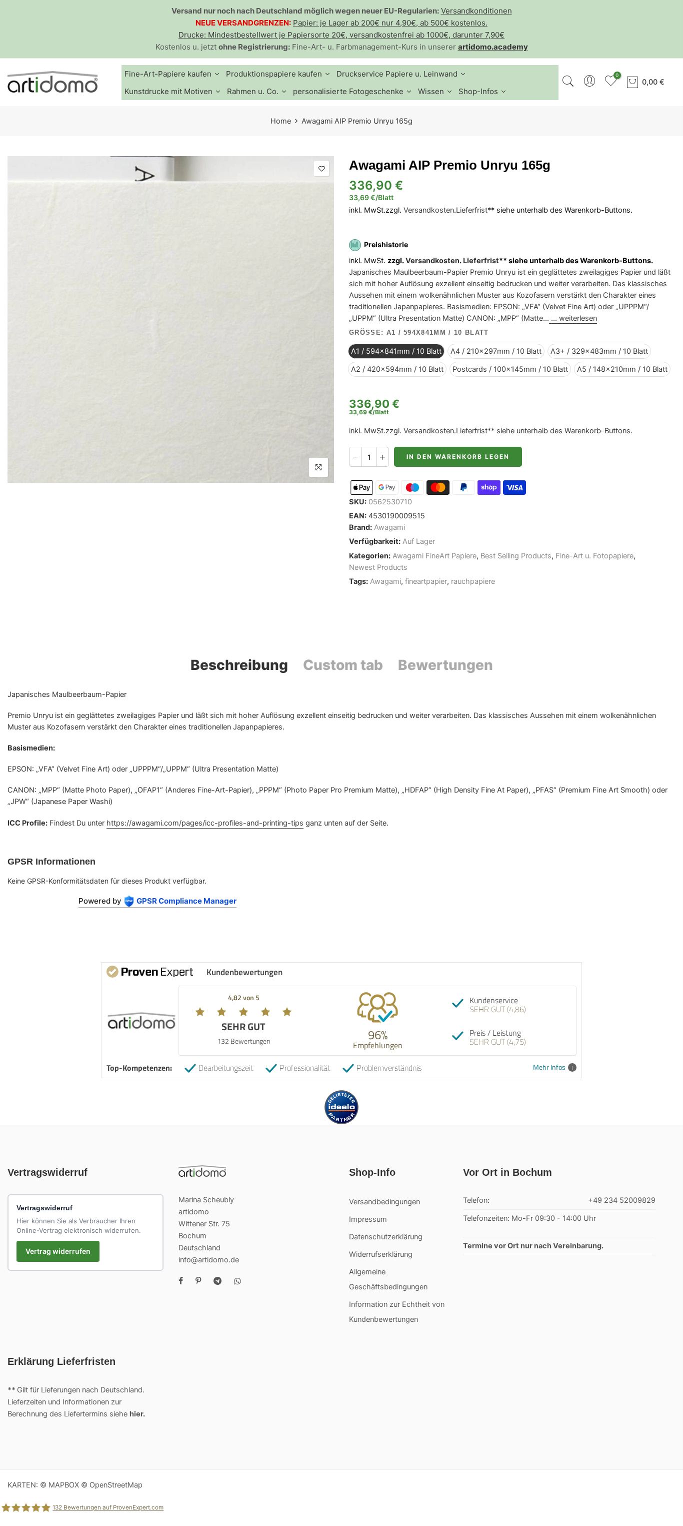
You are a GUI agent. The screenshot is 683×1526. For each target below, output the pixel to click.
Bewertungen (445, 664)
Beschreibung (239, 664)
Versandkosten (429, 210)
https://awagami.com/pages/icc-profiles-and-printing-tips (205, 823)
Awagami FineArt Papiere (434, 555)
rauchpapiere (473, 581)
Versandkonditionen (476, 11)
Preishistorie (386, 245)
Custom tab (343, 664)
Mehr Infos (549, 1067)
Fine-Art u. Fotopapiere (595, 555)
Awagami (389, 527)
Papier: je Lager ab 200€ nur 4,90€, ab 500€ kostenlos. (390, 23)
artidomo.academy (493, 47)
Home (280, 121)
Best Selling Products (516, 555)
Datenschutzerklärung (385, 1236)
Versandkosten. (434, 260)
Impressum (368, 1219)
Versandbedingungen (384, 1201)
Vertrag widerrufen (58, 1251)
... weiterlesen (573, 318)
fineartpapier (426, 581)
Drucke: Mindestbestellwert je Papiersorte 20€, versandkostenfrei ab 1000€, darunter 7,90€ (341, 35)
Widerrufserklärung (380, 1254)
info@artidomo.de (208, 1259)
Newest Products (378, 567)
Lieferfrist (472, 210)
